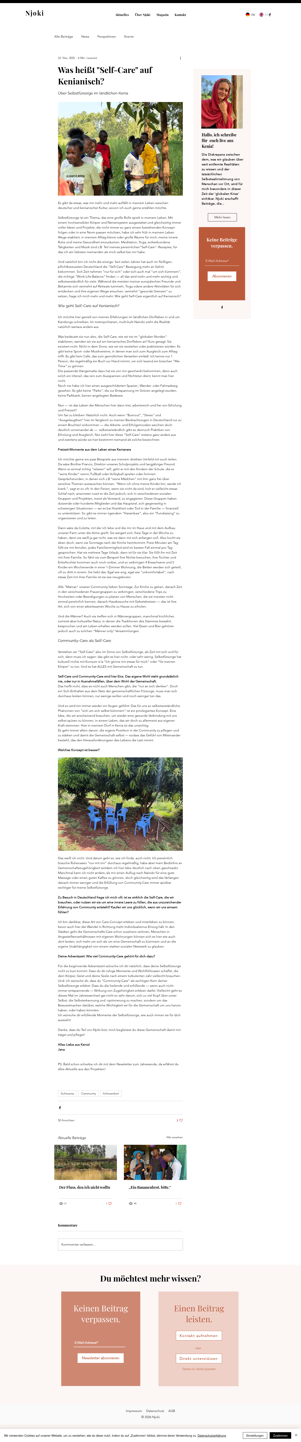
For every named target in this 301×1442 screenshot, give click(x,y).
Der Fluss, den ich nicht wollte (84, 1187)
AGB (171, 1411)
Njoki (34, 13)
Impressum (134, 1411)
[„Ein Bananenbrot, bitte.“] (155, 1162)
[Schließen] (296, 1435)
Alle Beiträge (63, 36)
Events (129, 36)
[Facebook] (270, 15)
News (85, 36)
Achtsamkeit (111, 1093)
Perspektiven (106, 36)
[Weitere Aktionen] (180, 57)
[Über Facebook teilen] (60, 1108)
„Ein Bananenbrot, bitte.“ (150, 1187)
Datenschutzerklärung (212, 1435)
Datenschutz (155, 1411)
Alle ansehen (174, 1137)
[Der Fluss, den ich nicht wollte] (85, 1162)
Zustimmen (280, 1435)
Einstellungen (255, 1435)
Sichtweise (67, 1093)
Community (88, 1093)
